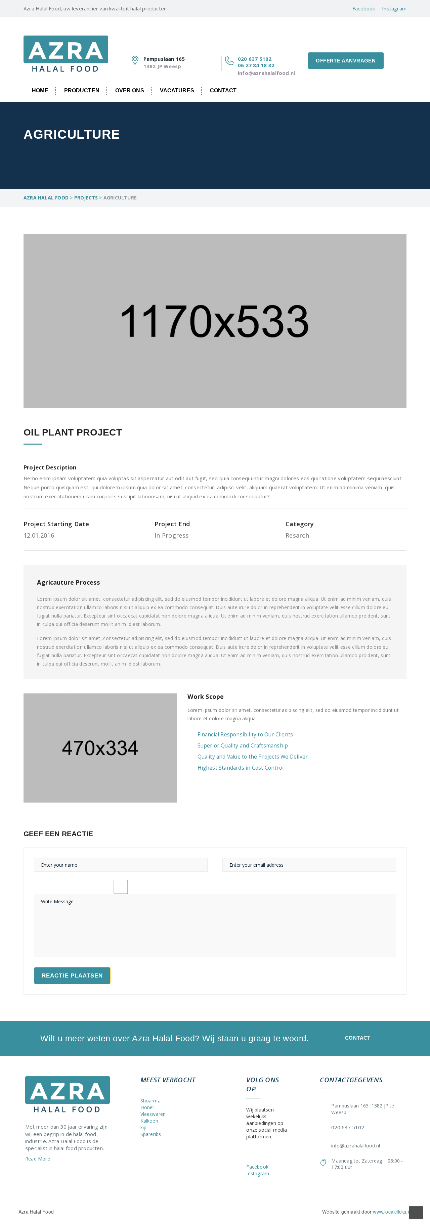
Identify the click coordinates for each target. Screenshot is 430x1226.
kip (143, 1127)
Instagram (394, 8)
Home (40, 90)
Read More (38, 1158)
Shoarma (150, 1100)
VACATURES (177, 90)
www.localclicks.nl (392, 1211)
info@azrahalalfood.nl (266, 73)
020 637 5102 (254, 58)
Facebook (363, 8)
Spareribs (150, 1134)
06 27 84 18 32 (256, 65)
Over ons (129, 90)
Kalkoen (149, 1121)
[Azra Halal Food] (66, 48)
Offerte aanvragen (346, 60)
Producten (81, 90)
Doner (147, 1107)
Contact (223, 90)
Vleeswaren (153, 1114)
